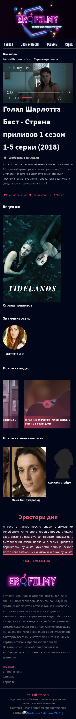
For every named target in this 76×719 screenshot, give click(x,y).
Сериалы (70, 44)
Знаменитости (30, 44)
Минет (60, 195)
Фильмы (51, 44)
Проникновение (41, 195)
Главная (8, 44)
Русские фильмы (16, 195)
